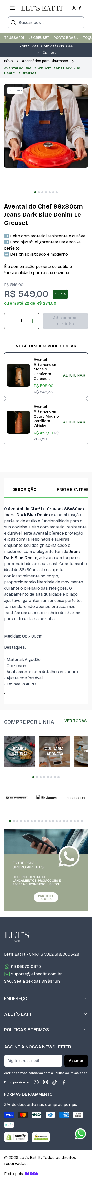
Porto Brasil (66, 38)
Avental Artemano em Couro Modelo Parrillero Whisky (46, 416)
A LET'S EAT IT (18, 1014)
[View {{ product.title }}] (18, 375)
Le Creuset (39, 38)
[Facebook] (64, 1082)
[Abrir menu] (12, 8)
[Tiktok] (55, 1082)
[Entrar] (74, 8)
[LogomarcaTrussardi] (76, 798)
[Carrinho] (81, 8)
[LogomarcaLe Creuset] (17, 798)
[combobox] (46, 22)
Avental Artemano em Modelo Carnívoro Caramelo (45, 369)
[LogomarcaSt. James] (46, 798)
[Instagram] (45, 1082)
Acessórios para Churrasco (45, 61)
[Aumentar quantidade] (33, 321)
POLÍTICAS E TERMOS (26, 1029)
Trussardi (14, 38)
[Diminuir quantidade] (10, 321)
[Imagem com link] (46, 870)
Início (8, 61)
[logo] (42, 8)
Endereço (15, 998)
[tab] (35, 192)
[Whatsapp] (36, 1082)
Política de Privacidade (70, 1073)
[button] (46, 52)
